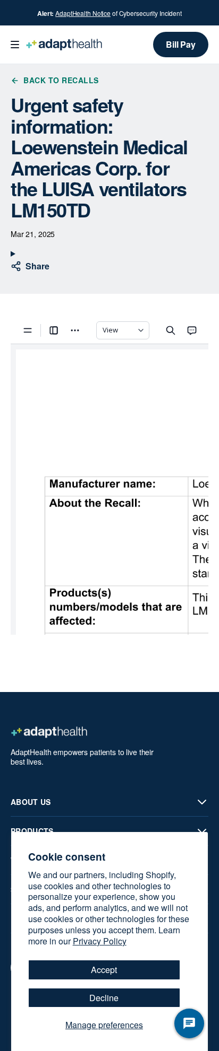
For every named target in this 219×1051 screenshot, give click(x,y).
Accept (104, 970)
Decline (104, 998)
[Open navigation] (15, 44)
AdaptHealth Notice (83, 12)
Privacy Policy (100, 941)
